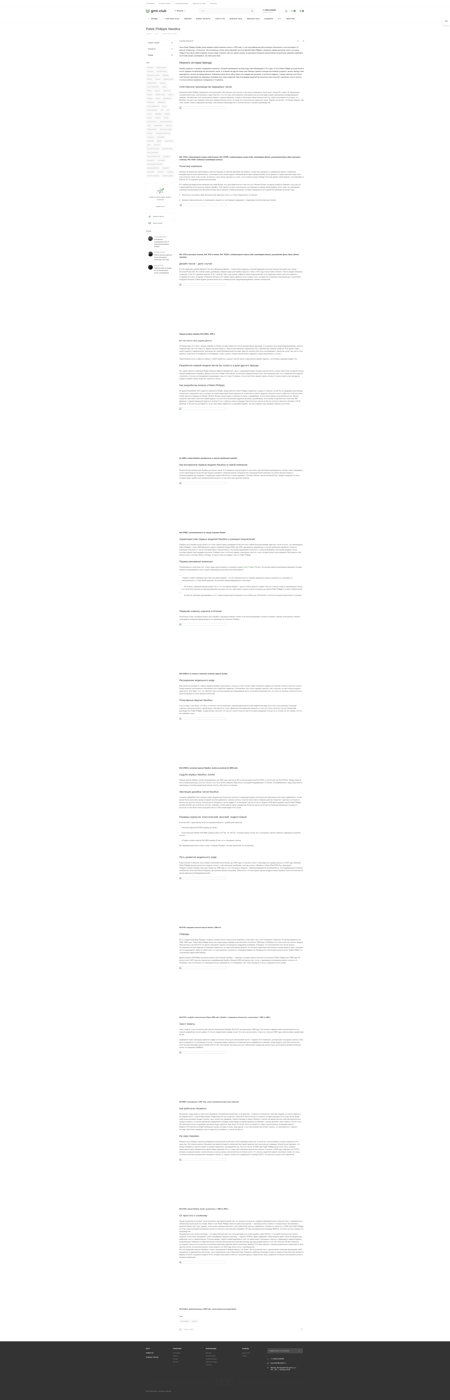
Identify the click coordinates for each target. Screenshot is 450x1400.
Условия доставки (181, 3)
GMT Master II (167, 98)
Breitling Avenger (168, 79)
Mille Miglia (158, 114)
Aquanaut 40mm (161, 67)
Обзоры (244, 1356)
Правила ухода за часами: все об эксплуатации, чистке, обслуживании (163, 270)
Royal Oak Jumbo (167, 148)
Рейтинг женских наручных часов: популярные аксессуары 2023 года (163, 257)
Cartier (164, 86)
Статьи (148, 231)
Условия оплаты (165, 3)
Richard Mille (161, 137)
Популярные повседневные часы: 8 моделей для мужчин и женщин (161, 243)
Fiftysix (158, 98)
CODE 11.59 (166, 90)
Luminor (149, 114)
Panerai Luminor (151, 121)
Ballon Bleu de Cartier (153, 75)
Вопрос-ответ (246, 1353)
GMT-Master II (161, 102)
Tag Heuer (160, 172)
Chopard (157, 90)
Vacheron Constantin (153, 175)
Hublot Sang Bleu (152, 110)
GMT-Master (150, 102)
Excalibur (149, 98)
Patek (149, 125)
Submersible (150, 172)
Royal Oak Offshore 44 (153, 156)
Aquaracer (150, 71)
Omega (149, 117)
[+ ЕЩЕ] (300, 19)
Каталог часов (152, 1357)
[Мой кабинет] (286, 11)
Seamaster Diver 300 (153, 168)
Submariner (166, 168)
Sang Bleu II (150, 160)
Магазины (209, 1353)
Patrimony (168, 125)
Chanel (149, 90)
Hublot (164, 106)
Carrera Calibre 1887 (153, 86)
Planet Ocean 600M (165, 129)
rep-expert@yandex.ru (278, 1363)
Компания (177, 1348)
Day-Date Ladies (160, 94)
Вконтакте (219, 1382)
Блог (148, 1348)
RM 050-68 (150, 141)
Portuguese (150, 137)
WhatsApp (231, 1382)
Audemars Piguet (161, 71)
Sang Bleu (166, 156)
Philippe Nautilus (151, 129)
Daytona (170, 94)
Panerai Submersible (165, 121)
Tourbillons (170, 172)
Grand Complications (153, 106)
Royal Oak (157, 144)
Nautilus (194, 1321)
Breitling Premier (151, 83)
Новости (149, 1353)
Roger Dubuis (168, 141)
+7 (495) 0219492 (269, 10)
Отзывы (175, 1359)
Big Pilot (149, 79)
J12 (168, 110)
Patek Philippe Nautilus (252, 567)
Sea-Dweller (161, 160)
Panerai (166, 117)
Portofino (149, 133)
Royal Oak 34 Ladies (153, 148)
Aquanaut (150, 67)
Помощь (245, 1348)
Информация (211, 1348)
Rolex (148, 144)
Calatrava (162, 83)
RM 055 (159, 141)
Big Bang (165, 75)
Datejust (149, 94)
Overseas (157, 117)
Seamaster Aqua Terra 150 (154, 164)
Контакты (213, 3)
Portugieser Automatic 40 (163, 133)
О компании (150, 3)
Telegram (225, 1382)
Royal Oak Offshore (152, 152)
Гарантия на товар (199, 3)
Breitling (158, 79)
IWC (162, 110)
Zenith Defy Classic (168, 175)
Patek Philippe (185, 1321)
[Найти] (252, 11)
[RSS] (298, 41)
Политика (208, 1364)
